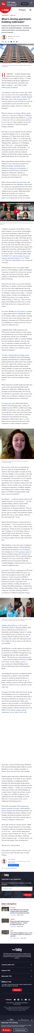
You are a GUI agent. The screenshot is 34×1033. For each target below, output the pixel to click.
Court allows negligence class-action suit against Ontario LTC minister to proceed (21, 934)
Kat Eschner (13, 914)
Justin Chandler (16, 36)
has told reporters (20, 311)
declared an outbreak (11, 87)
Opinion (12, 919)
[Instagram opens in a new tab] (29, 1000)
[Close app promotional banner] (31, 2)
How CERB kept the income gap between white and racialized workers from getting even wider (19, 911)
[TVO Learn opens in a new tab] (23, 1020)
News (11, 930)
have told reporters (22, 182)
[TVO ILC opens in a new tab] (10, 1020)
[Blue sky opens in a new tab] (15, 1000)
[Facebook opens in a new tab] (18, 1000)
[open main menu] (30, 10)
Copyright (8, 1008)
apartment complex (24, 552)
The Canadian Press (14, 938)
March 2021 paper (9, 403)
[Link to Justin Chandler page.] (4, 37)
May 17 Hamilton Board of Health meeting (17, 355)
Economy (12, 907)
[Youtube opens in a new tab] (26, 1000)
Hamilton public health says (10, 625)
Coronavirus (5, 15)
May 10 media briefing (20, 99)
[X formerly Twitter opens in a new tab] (22, 1000)
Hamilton (12, 15)
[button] (17, 950)
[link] (5, 42)
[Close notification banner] (32, 1020)
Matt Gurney (13, 926)
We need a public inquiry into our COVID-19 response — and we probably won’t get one (19, 923)
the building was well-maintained (16, 168)
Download (24, 3)
